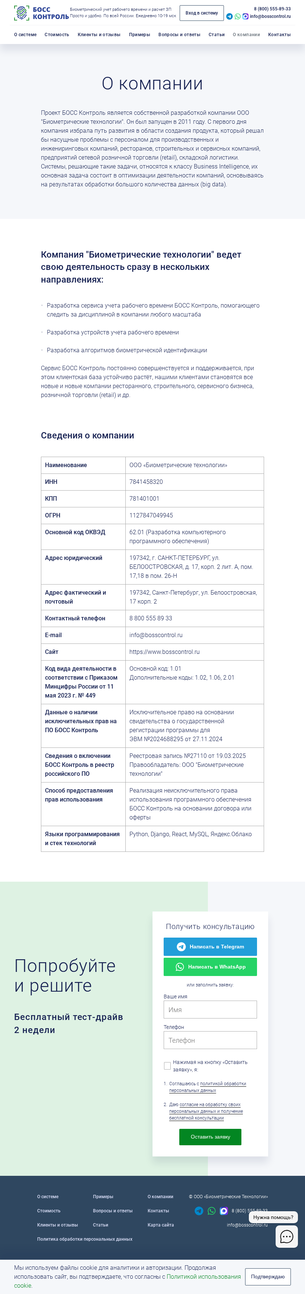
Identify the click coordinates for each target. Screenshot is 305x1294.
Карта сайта (161, 1225)
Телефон (174, 1027)
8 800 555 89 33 (150, 618)
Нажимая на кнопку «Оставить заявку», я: (210, 1066)
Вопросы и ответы (113, 1210)
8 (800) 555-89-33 (272, 9)
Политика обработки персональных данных (84, 1239)
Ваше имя (175, 996)
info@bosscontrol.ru (270, 16)
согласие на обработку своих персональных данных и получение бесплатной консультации (206, 1111)
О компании (160, 1196)
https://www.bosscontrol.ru (164, 651)
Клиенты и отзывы (57, 1225)
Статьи (100, 1225)
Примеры (103, 1196)
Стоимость (49, 1210)
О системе (47, 1196)
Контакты (158, 1210)
